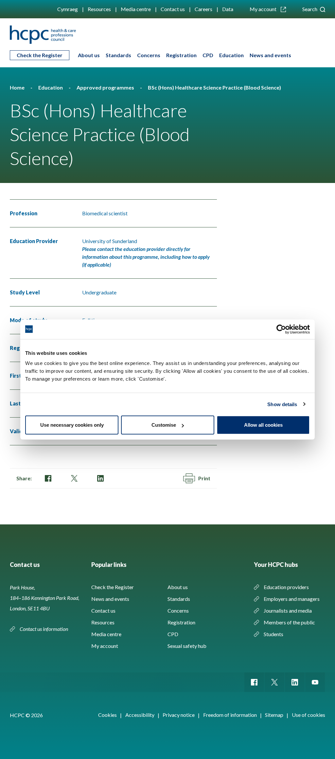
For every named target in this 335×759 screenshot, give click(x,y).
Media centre (136, 9)
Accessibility (139, 715)
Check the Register (39, 55)
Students (273, 634)
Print (204, 478)
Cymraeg (67, 9)
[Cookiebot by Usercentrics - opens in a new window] (281, 329)
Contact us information (44, 629)
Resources (99, 9)
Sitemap (274, 715)
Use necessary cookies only (72, 425)
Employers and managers (292, 599)
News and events (270, 55)
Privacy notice (179, 715)
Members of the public (289, 622)
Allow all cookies (263, 425)
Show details (282, 404)
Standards (118, 55)
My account (263, 9)
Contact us (173, 9)
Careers (203, 9)
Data (227, 9)
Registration (181, 55)
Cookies (107, 715)
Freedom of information (230, 715)
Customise (163, 425)
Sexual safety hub (187, 646)
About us (89, 55)
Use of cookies (308, 715)
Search (310, 9)
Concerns (148, 55)
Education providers (286, 587)
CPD (208, 55)
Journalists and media (288, 610)
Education (231, 55)
